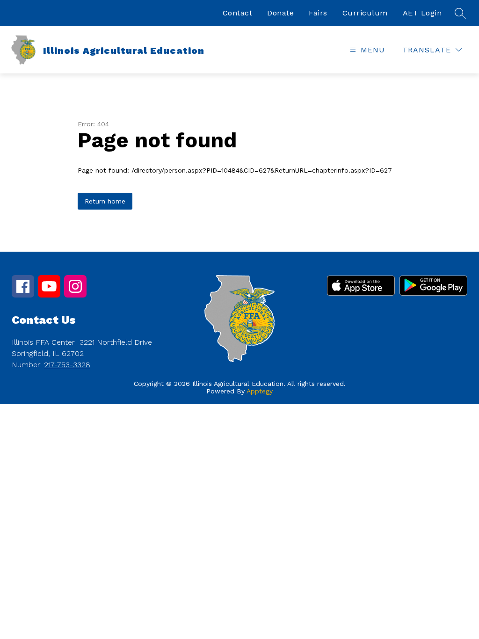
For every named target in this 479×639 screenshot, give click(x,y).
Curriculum (365, 12)
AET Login (422, 12)
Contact (238, 12)
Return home (105, 201)
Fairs (318, 12)
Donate (280, 12)
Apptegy (260, 391)
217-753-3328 (67, 364)
